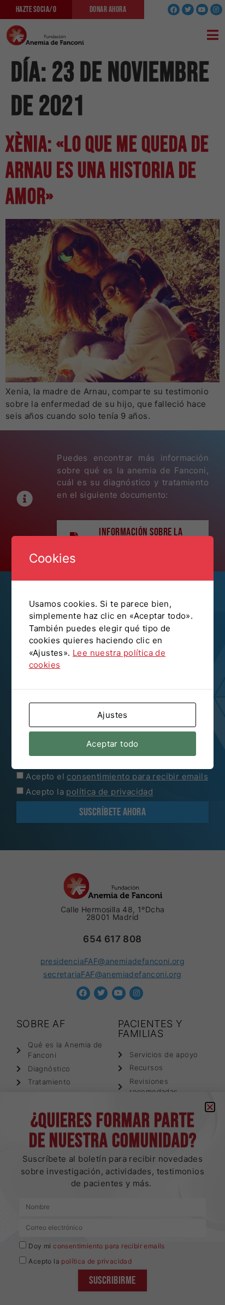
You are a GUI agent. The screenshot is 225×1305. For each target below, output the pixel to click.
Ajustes (112, 715)
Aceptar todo (112, 744)
